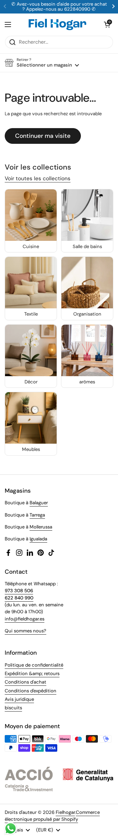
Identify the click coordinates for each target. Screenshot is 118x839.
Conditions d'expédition (30, 691)
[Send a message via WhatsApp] (10, 828)
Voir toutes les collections (37, 178)
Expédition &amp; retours (32, 673)
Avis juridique (19, 699)
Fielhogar (65, 812)
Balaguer (39, 503)
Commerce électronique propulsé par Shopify (52, 815)
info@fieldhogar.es (24, 619)
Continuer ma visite (42, 136)
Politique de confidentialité (34, 665)
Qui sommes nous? (25, 631)
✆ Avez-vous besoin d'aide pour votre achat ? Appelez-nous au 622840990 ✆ (59, 7)
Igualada (38, 539)
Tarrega (37, 515)
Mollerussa (41, 527)
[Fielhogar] (57, 24)
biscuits (13, 708)
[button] (107, 24)
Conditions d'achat (25, 682)
